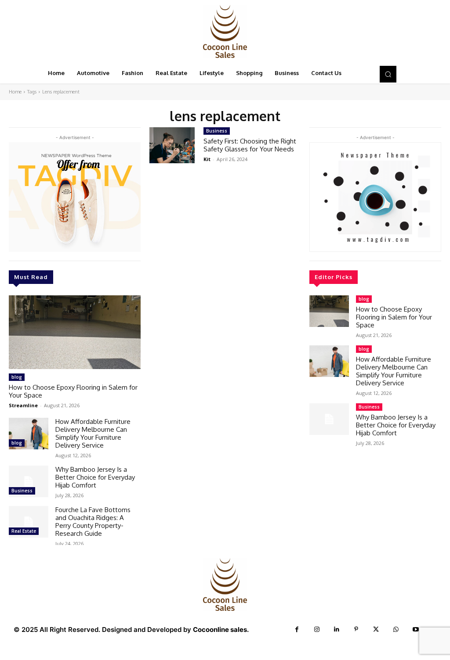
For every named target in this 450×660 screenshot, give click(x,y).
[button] (388, 74)
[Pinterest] (356, 629)
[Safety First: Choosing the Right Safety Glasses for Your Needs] (172, 145)
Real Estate (23, 531)
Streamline (23, 405)
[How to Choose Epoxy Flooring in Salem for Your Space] (75, 332)
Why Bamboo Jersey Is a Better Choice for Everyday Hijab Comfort (95, 477)
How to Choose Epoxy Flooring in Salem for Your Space (73, 391)
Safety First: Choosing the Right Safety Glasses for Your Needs (249, 145)
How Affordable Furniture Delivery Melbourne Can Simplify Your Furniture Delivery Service (93, 433)
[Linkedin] (336, 629)
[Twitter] (376, 629)
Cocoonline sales (220, 629)
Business (22, 491)
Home (15, 92)
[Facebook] (297, 629)
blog (16, 377)
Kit (206, 159)
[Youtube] (415, 629)
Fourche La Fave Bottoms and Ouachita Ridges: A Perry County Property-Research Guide (93, 522)
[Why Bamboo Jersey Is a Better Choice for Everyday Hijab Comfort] (28, 481)
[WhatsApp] (395, 629)
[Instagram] (316, 629)
